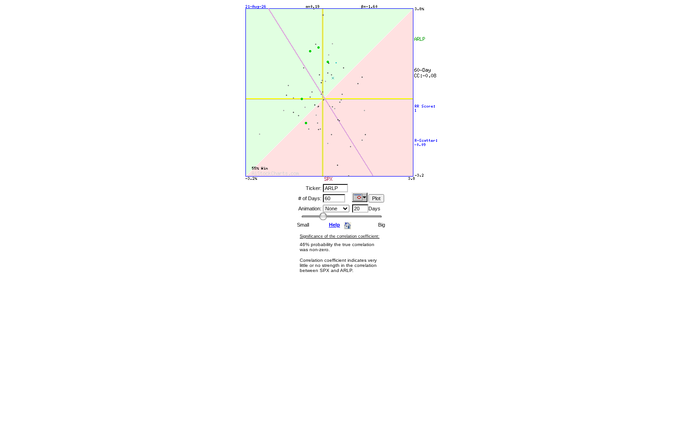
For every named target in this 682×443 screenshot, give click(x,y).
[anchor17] (359, 199)
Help (334, 225)
